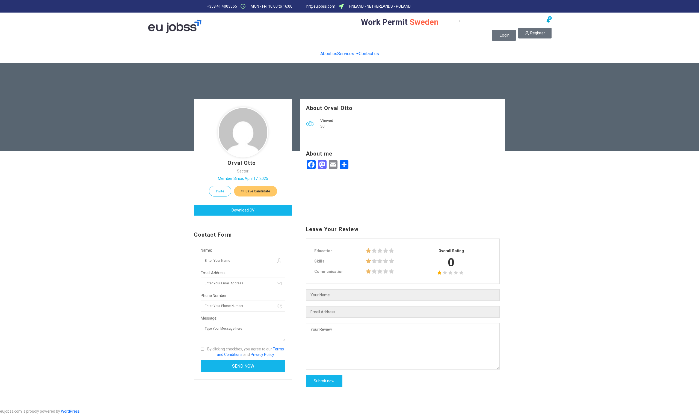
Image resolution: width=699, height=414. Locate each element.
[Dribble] (486, 6)
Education (323, 251)
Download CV (243, 210)
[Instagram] (497, 6)
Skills (319, 261)
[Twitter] (465, 6)
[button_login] (504, 35)
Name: (206, 250)
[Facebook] (454, 6)
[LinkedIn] (475, 6)
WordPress (70, 411)
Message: (209, 318)
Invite (220, 191)
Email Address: (213, 273)
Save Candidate (257, 191)
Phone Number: (214, 295)
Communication (328, 271)
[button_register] (535, 33)
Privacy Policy (262, 354)
